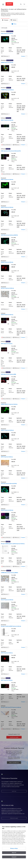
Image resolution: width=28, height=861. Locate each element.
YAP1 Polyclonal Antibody (6, 343)
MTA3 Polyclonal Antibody (7, 652)
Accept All (14, 856)
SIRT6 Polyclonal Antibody (7, 456)
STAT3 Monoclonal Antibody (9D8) (8, 374)
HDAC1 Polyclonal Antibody (7, 120)
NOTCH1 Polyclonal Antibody (7, 288)
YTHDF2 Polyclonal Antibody (7, 89)
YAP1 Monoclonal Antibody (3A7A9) (9, 483)
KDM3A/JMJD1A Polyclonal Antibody (9, 404)
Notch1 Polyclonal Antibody (7, 599)
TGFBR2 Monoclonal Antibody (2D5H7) (9, 572)
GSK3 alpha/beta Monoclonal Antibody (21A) (11, 151)
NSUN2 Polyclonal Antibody (7, 262)
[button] (14, 24)
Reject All (14, 852)
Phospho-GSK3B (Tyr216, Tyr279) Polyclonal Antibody (12, 543)
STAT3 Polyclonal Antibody (7, 33)
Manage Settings (14, 848)
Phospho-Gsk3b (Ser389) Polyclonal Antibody (11, 626)
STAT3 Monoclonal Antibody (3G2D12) (9, 235)
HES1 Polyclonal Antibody (6, 680)
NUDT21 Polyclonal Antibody (7, 430)
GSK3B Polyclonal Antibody (7, 62)
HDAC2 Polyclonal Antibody (7, 207)
